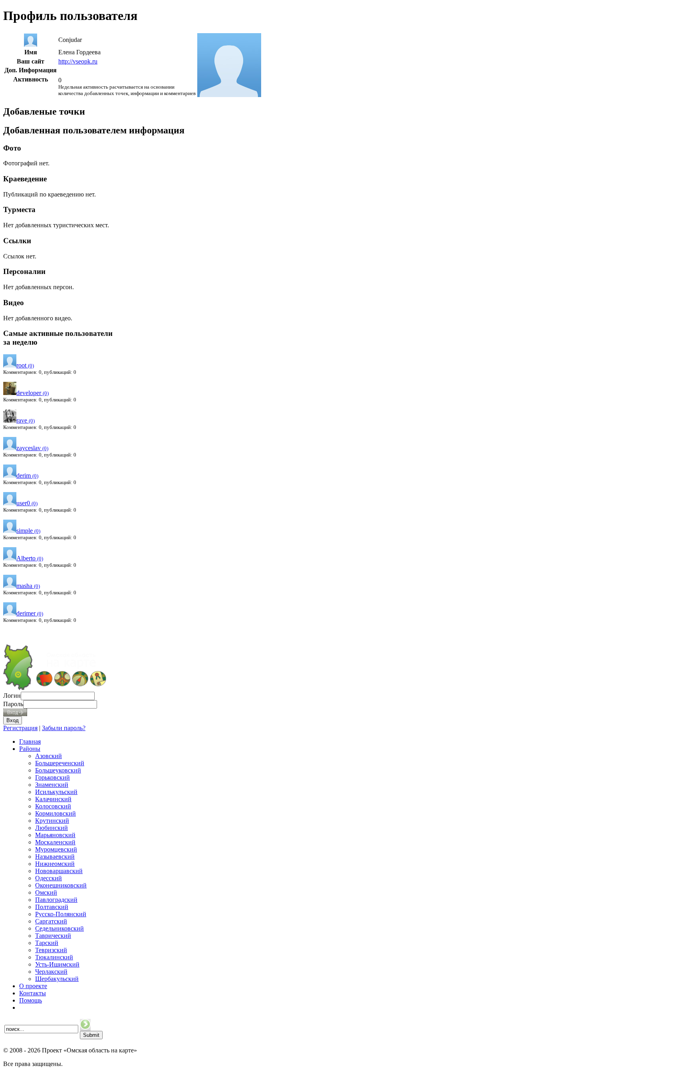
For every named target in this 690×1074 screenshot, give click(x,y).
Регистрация (20, 728)
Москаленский (55, 842)
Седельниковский (59, 928)
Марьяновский (55, 835)
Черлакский (51, 971)
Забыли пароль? (63, 728)
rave (25, 420)
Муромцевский (56, 849)
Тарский (46, 942)
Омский (46, 892)
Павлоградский (56, 899)
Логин (12, 695)
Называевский (55, 856)
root (25, 365)
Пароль (13, 704)
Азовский (48, 755)
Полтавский (51, 906)
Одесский (48, 878)
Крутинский (52, 820)
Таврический (53, 935)
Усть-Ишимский (57, 964)
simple (28, 530)
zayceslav (32, 448)
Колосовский (53, 806)
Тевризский (51, 950)
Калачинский (53, 799)
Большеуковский (58, 770)
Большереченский (59, 763)
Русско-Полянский (60, 914)
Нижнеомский (55, 863)
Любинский (51, 827)
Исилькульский (56, 791)
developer (32, 392)
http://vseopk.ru (77, 61)
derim (27, 475)
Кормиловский (55, 813)
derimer (29, 613)
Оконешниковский (61, 885)
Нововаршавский (59, 871)
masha (28, 585)
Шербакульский (57, 978)
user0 (27, 503)
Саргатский (51, 921)
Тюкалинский (54, 957)
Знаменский (51, 784)
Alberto (29, 558)
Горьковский (52, 777)
